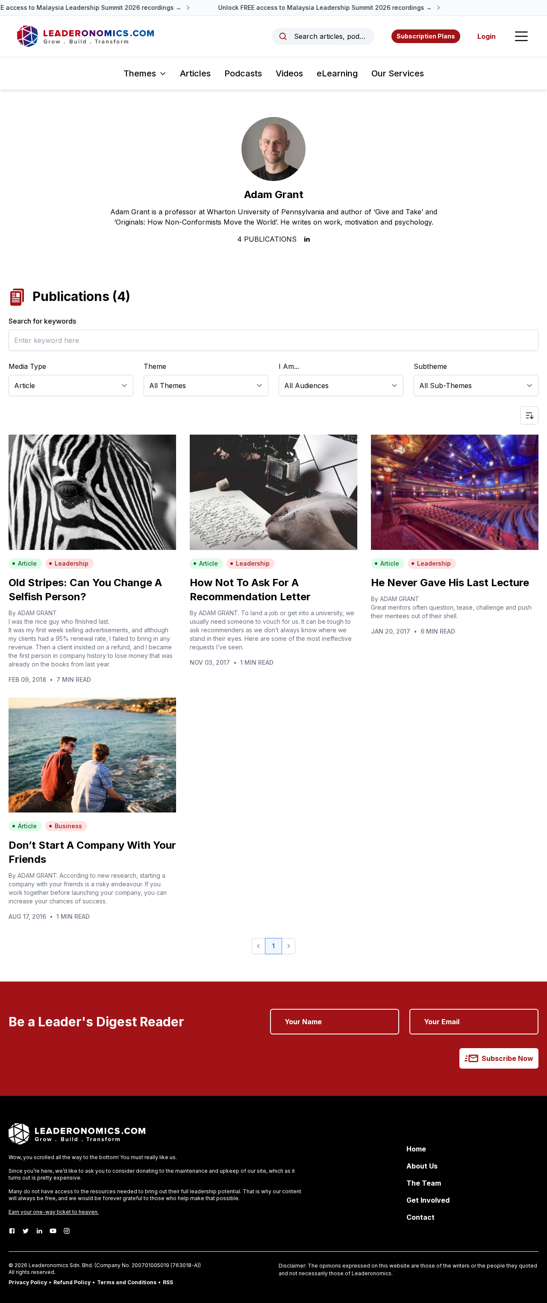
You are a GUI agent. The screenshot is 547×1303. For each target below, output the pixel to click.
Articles (195, 73)
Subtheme (430, 366)
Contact (420, 1217)
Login (486, 36)
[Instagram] (66, 1230)
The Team (423, 1183)
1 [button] (273, 945)
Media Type (27, 366)
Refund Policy (72, 1282)
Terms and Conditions (126, 1282)
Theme (155, 366)
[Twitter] (25, 1230)
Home (416, 1149)
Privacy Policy (28, 1282)
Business (68, 826)
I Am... (289, 366)
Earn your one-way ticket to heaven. (54, 1212)
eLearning (337, 73)
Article (27, 563)
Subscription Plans (426, 36)
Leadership (71, 563)
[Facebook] (12, 1230)
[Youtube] (53, 1230)
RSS (168, 1282)
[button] (258, 946)
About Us (422, 1166)
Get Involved (428, 1200)
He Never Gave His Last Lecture (450, 582)
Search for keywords (42, 321)
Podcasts (243, 73)
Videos (289, 73)
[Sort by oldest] (529, 415)
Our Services (397, 73)
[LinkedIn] (39, 1230)
